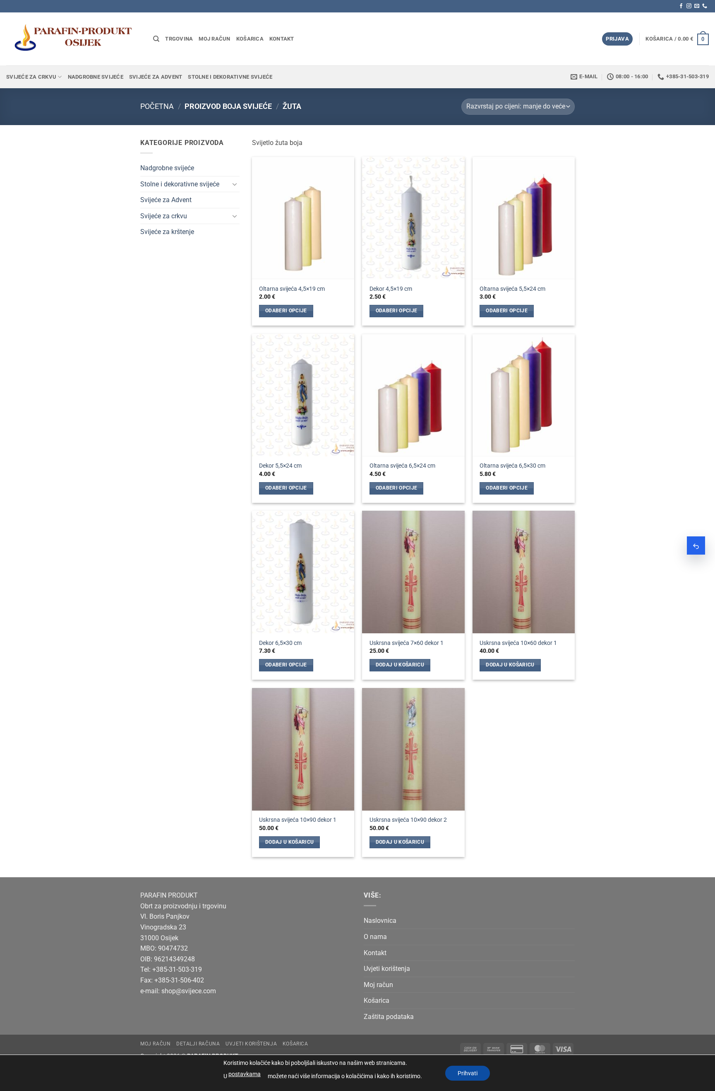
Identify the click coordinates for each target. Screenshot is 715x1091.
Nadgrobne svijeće (95, 77)
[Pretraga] (156, 39)
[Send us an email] (696, 6)
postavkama (244, 1074)
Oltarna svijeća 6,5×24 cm (402, 465)
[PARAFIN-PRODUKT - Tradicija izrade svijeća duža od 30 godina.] (73, 38)
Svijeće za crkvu (31, 77)
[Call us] (704, 6)
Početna (157, 106)
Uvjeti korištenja (387, 969)
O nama (375, 937)
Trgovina (179, 39)
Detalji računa (198, 1044)
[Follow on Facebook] (681, 6)
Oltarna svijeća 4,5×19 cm (292, 288)
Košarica (250, 39)
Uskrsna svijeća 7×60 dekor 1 (406, 643)
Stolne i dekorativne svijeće (230, 77)
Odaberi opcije (286, 311)
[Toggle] (235, 184)
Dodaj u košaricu (400, 665)
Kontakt (281, 39)
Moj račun (214, 39)
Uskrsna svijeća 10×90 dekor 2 (408, 819)
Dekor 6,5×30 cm (280, 643)
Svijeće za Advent (155, 77)
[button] (617, 39)
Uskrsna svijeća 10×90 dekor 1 (297, 819)
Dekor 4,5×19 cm (390, 288)
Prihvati (467, 1073)
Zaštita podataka (389, 1017)
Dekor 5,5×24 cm (280, 465)
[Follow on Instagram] (688, 6)
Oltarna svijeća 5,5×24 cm (512, 288)
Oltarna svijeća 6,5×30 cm (512, 465)
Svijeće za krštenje (167, 232)
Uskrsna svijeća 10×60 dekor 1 (518, 643)
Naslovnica (380, 920)
